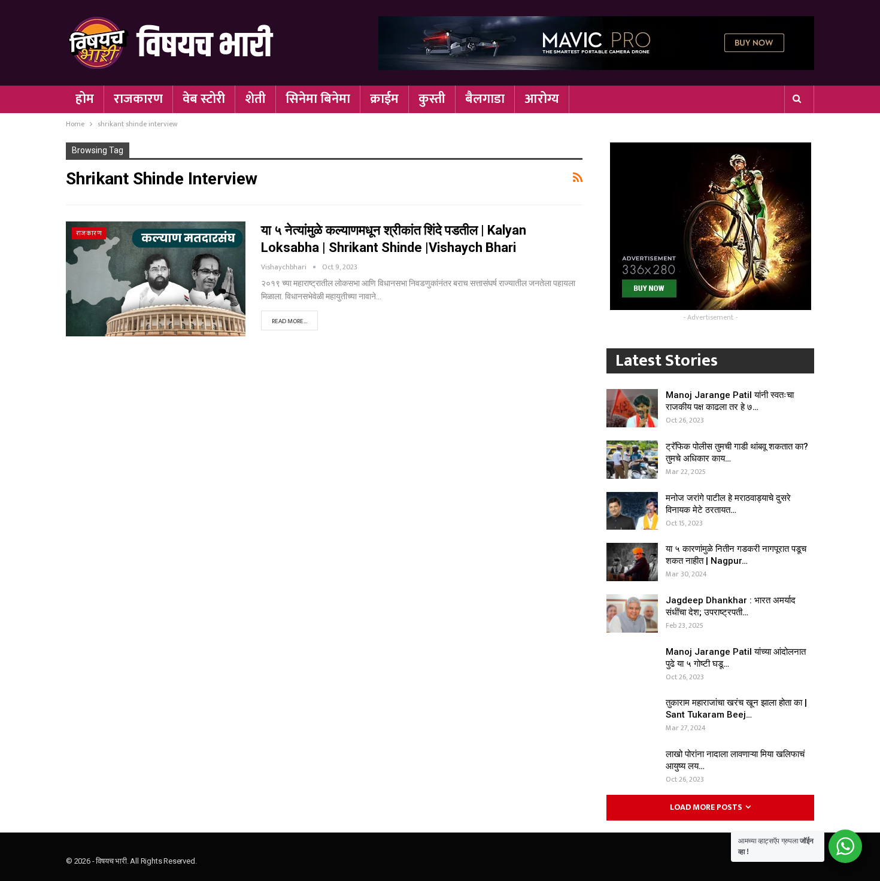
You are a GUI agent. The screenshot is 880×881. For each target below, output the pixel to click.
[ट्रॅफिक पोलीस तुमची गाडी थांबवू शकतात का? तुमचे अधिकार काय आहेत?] (632, 459)
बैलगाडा (485, 99)
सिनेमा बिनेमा (318, 99)
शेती (255, 99)
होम (84, 99)
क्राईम (384, 99)
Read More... (289, 321)
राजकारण (138, 99)
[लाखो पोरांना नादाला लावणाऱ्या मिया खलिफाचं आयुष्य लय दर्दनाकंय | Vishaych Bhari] (632, 767)
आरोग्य (541, 99)
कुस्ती (431, 99)
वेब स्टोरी (204, 99)
